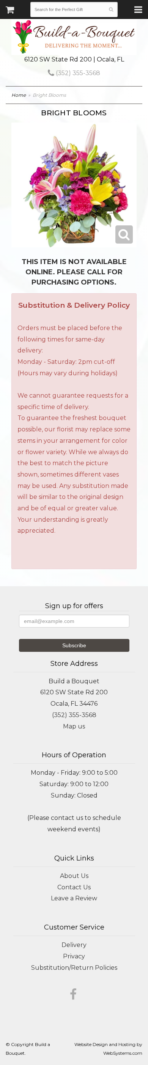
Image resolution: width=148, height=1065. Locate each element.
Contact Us (74, 887)
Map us (74, 726)
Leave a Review (74, 898)
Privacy (74, 956)
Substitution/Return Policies (74, 967)
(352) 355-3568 (77, 73)
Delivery (74, 945)
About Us (74, 875)
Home (18, 95)
